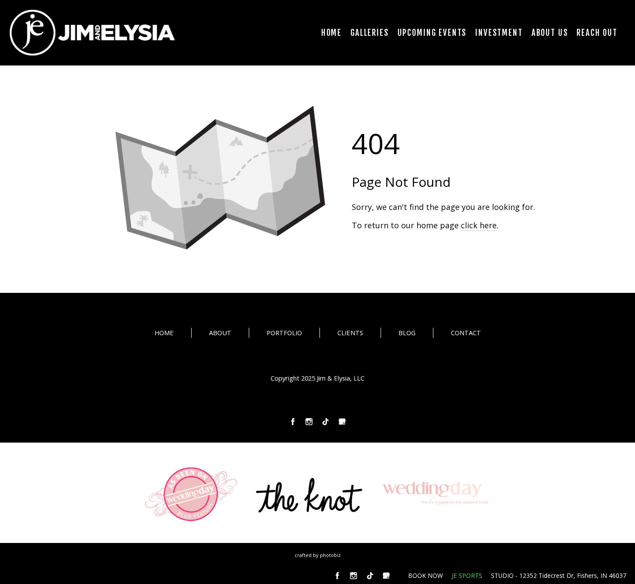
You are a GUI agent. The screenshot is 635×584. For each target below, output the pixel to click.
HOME (164, 332)
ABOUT (220, 332)
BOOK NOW (425, 575)
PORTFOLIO (284, 332)
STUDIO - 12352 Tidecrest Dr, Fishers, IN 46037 (558, 575)
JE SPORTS (467, 575)
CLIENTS (350, 332)
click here (479, 225)
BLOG (406, 332)
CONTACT (466, 332)
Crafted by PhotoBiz (318, 555)
